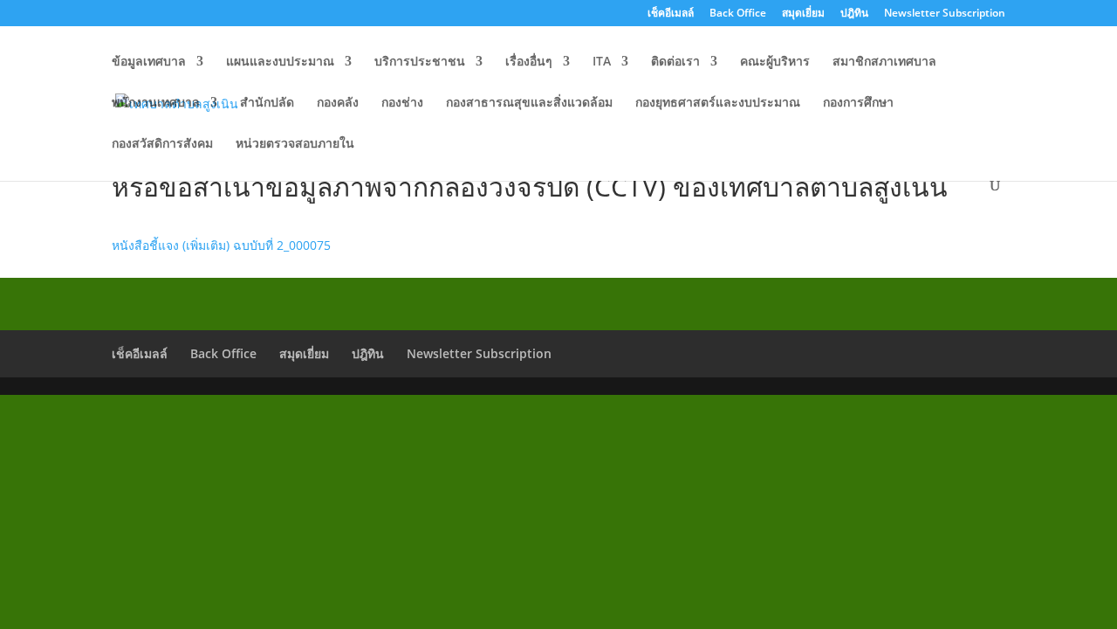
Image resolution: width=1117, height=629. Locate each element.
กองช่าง (402, 103)
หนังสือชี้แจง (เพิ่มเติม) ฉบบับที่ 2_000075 (221, 245)
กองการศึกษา (858, 103)
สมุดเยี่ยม (803, 14)
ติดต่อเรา (675, 62)
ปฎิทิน (854, 14)
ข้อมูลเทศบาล (149, 62)
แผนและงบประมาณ (280, 62)
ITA (602, 62)
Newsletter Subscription (944, 14)
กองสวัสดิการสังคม (162, 144)
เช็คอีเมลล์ (671, 14)
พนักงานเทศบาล (156, 103)
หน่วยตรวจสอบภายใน (295, 144)
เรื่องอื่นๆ (528, 62)
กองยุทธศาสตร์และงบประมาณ (717, 103)
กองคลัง (338, 103)
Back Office (737, 14)
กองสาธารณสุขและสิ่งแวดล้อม (529, 103)
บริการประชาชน (419, 62)
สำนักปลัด (267, 103)
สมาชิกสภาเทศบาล (884, 62)
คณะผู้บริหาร (775, 62)
